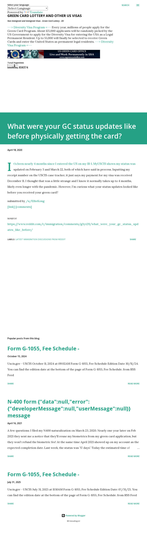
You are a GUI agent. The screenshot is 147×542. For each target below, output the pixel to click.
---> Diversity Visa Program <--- (29, 27)
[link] (11, 207)
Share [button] (133, 239)
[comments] (24, 207)
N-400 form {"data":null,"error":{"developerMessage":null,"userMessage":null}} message (69, 408)
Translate (36, 12)
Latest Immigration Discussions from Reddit (41, 239)
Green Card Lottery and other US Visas (44, 15)
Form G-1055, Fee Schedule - (43, 348)
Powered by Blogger (75, 515)
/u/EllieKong (35, 201)
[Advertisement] (73, 272)
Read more (134, 383)
